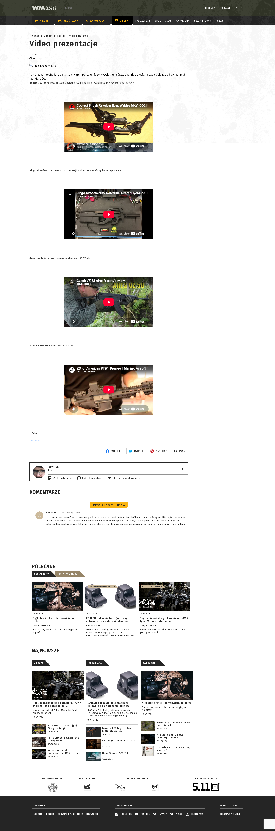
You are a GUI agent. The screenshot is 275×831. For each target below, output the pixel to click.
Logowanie (225, 8)
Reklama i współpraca (70, 814)
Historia (49, 814)
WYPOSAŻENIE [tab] (150, 663)
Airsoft (45, 21)
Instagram (196, 814)
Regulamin (92, 814)
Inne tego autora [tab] (68, 574)
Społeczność (142, 21)
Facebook (126, 814)
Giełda (124, 21)
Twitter (162, 814)
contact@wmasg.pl (231, 814)
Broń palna (70, 21)
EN (241, 8)
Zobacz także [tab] (41, 574)
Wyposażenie (98, 21)
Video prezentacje (79, 36)
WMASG (35, 36)
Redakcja (37, 814)
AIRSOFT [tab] (38, 663)
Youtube (145, 814)
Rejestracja (209, 8)
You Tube (34, 440)
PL (237, 8)
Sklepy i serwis (202, 21)
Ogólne (61, 36)
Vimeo (179, 814)
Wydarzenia (182, 21)
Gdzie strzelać (163, 21)
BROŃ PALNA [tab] (95, 663)
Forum (219, 21)
